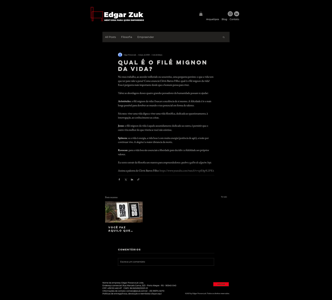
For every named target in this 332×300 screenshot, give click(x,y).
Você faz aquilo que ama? (119, 229)
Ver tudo (224, 197)
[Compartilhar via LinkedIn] (132, 179)
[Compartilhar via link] (138, 179)
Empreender (145, 37)
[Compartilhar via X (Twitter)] (125, 179)
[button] (201, 14)
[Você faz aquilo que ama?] (124, 212)
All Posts (110, 37)
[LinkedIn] (236, 13)
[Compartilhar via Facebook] (119, 179)
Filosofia (126, 37)
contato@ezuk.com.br (137, 291)
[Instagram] (230, 13)
